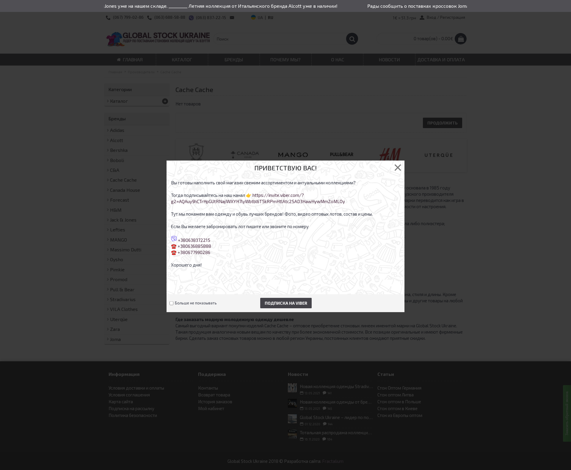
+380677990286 (194, 252)
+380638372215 (194, 239)
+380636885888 (194, 246)
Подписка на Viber (286, 303)
